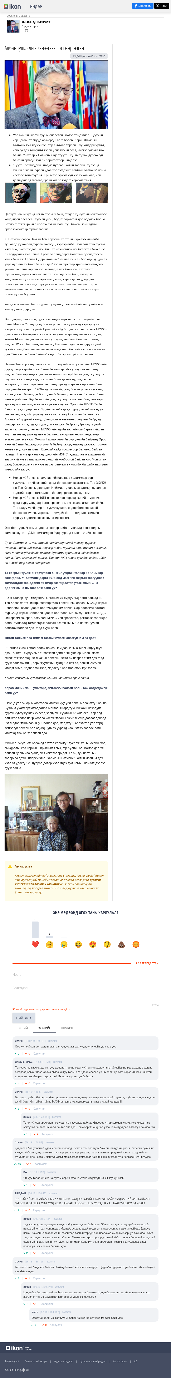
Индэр (36, 7)
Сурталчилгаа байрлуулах (93, 1361)
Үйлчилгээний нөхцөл (36, 1361)
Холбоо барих (120, 1361)
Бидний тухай (12, 1361)
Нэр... (17, 974)
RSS (135, 1361)
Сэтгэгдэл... (21, 987)
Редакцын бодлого (63, 1361)
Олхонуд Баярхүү (36, 22)
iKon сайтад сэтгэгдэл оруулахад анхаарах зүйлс (41, 1009)
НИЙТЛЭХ (23, 1018)
